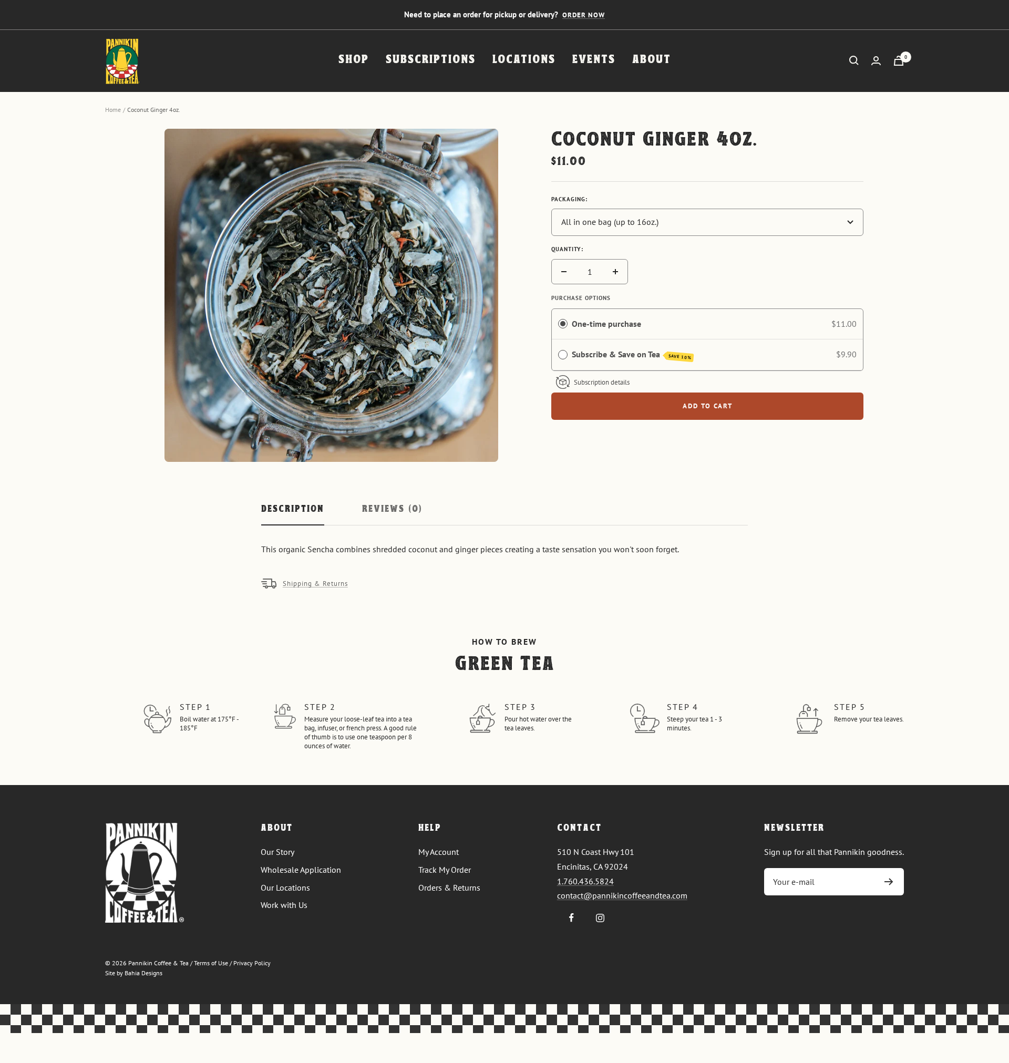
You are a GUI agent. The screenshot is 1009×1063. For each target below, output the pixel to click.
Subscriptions (431, 60)
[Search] (854, 60)
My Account (438, 852)
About (651, 60)
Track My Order (444, 869)
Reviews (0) (392, 509)
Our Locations (285, 887)
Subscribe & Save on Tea (632, 354)
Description (292, 509)
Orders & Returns (449, 887)
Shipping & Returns (315, 583)
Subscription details (602, 382)
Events (593, 60)
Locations (523, 60)
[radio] (563, 324)
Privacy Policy (252, 963)
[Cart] (898, 61)
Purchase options (581, 298)
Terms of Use (211, 963)
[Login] (876, 60)
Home (113, 109)
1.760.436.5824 (585, 881)
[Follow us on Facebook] (571, 917)
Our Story (277, 852)
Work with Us (284, 905)
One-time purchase (606, 323)
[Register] (888, 881)
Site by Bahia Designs (133, 973)
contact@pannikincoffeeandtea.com (622, 895)
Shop (353, 60)
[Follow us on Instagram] (600, 917)
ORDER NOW (583, 15)
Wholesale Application (301, 869)
